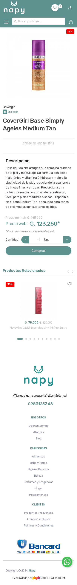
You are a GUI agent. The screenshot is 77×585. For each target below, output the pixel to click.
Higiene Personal (38, 469)
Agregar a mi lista (38, 281)
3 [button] (30, 339)
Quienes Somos (38, 425)
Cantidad (12, 239)
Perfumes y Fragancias (38, 482)
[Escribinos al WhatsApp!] (67, 563)
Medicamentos (38, 494)
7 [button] (46, 339)
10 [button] (59, 339)
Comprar (38, 251)
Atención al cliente (38, 519)
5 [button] (38, 339)
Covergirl (9, 107)
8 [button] (51, 339)
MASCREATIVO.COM (52, 578)
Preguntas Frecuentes (38, 512)
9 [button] (55, 339)
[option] (38, 65)
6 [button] (42, 339)
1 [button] (20, 339)
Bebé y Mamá (38, 463)
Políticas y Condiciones (38, 525)
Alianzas (38, 432)
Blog (38, 438)
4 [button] (34, 339)
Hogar (38, 488)
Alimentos (38, 456)
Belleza (38, 475)
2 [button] (26, 339)
